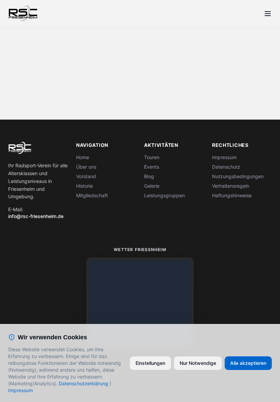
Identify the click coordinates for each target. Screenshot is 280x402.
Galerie (151, 186)
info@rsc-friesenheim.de (36, 216)
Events (151, 167)
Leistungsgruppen (164, 195)
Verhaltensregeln (230, 186)
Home (82, 157)
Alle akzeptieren (248, 363)
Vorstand (86, 176)
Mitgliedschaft (92, 195)
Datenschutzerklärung (83, 383)
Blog (149, 176)
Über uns (86, 167)
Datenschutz (226, 167)
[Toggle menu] (268, 13)
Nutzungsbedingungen (238, 176)
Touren (151, 157)
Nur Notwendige (198, 363)
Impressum (224, 157)
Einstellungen (150, 363)
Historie (84, 186)
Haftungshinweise (232, 195)
